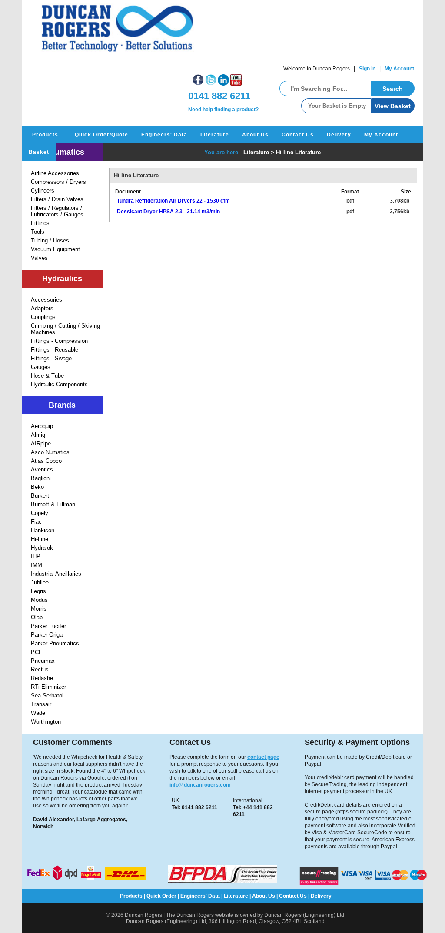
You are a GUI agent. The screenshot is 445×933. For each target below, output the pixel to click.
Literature (214, 135)
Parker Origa (47, 634)
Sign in (367, 69)
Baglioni (41, 478)
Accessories (46, 299)
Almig (38, 435)
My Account (399, 69)
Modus (39, 600)
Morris (38, 608)
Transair (41, 704)
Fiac (36, 521)
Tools (37, 232)
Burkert (40, 495)
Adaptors (42, 308)
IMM (36, 565)
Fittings (40, 223)
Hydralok (42, 548)
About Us (255, 135)
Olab (37, 617)
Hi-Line (39, 539)
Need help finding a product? (223, 109)
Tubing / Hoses (50, 240)
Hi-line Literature (298, 152)
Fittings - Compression (59, 341)
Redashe (42, 678)
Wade (38, 713)
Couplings (43, 317)
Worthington (46, 721)
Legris (38, 591)
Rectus (40, 669)
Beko (37, 487)
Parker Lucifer (48, 626)
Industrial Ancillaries (56, 574)
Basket (39, 152)
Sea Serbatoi (47, 695)
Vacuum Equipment (55, 249)
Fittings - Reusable (54, 349)
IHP (35, 556)
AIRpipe (41, 443)
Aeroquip (42, 426)
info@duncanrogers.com (200, 785)
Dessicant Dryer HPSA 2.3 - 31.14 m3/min (168, 212)
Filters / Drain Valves (57, 199)
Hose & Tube (47, 375)
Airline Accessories (55, 173)
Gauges (40, 367)
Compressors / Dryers (58, 182)
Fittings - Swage (51, 358)
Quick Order (161, 896)
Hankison (42, 530)
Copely (39, 513)
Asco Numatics (50, 452)
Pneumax (43, 660)
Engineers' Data (164, 135)
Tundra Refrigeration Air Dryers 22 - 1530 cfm (173, 201)
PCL (36, 652)
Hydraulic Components (59, 384)
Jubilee (40, 582)
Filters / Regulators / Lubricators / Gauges (57, 211)
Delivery (339, 135)
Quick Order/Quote (101, 135)
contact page (263, 757)
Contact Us (298, 135)
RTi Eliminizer (48, 687)
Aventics (42, 469)
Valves (39, 258)
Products (45, 135)
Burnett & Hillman (53, 504)
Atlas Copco (46, 461)
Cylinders (42, 190)
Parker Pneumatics (55, 643)
